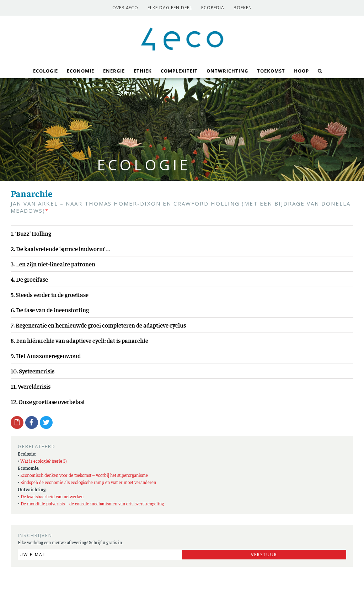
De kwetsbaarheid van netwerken (52, 496)
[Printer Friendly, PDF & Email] (17, 422)
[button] (320, 70)
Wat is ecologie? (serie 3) (43, 461)
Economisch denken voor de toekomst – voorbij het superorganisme (84, 475)
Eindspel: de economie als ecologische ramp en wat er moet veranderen (88, 482)
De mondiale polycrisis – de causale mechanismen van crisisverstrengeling (92, 503)
